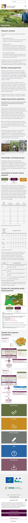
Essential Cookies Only (14, 514)
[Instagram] (14, 497)
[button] (26, 500)
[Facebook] (16, 497)
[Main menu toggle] (25, 6)
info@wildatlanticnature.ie (15, 494)
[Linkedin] (12, 497)
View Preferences (14, 518)
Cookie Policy (13, 521)
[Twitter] (10, 497)
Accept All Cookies (14, 511)
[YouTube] (17, 497)
